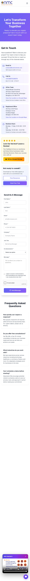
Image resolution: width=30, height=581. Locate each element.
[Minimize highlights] (25, 556)
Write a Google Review (15, 159)
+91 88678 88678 (12, 79)
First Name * (7, 199)
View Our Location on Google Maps (16, 98)
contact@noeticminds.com (14, 68)
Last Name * (7, 207)
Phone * (6, 224)
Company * (7, 232)
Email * (6, 215)
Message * (7, 257)
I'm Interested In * (8, 249)
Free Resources (15, 178)
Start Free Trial (15, 183)
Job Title (6, 240)
